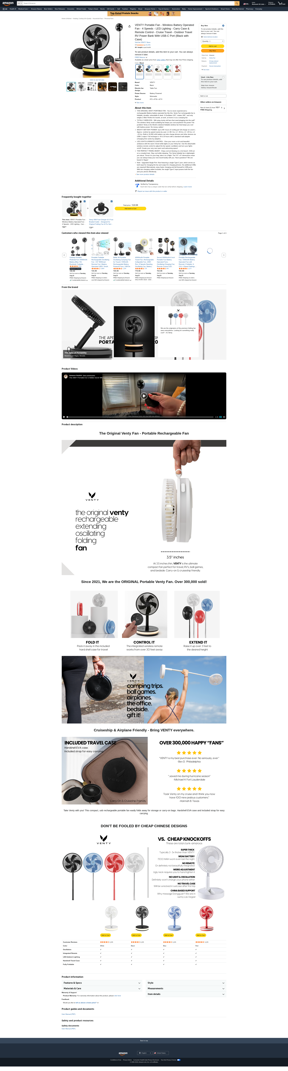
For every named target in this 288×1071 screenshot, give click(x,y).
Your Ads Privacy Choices (168, 1060)
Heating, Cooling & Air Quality (82, 18)
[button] (5, 9)
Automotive (176, 9)
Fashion (125, 9)
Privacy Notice (127, 1060)
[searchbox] (128, 3)
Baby (184, 9)
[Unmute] (224, 417)
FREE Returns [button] (140, 57)
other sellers (161, 60)
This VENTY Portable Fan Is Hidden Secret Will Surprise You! (90, 378)
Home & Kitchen (67, 18)
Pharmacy (249, 9)
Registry (133, 9)
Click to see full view (97, 80)
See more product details (145, 174)
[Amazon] (8, 3)
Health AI (13, 9)
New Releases (60, 9)
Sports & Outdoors (211, 9)
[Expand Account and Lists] (265, 4)
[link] (101, 208)
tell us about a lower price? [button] (86, 1003)
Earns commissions (89, 375)
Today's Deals (93, 9)
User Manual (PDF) (68, 1014)
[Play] (63, 417)
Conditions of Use (115, 1060)
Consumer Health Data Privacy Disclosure (146, 1060)
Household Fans (98, 18)
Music (140, 9)
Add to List (204, 96)
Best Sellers (48, 9)
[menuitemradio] (220, 417)
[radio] (71, 86)
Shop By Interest (238, 9)
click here (117, 996)
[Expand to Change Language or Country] (248, 4)
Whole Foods (81, 9)
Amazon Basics (36, 9)
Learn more (187, 187)
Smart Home (225, 9)
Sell (118, 9)
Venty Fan (212, 58)
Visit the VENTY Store (142, 42)
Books (102, 9)
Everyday (258, 9)
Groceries (70, 9)
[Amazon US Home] (123, 1054)
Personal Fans (109, 18)
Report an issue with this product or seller (152, 191)
